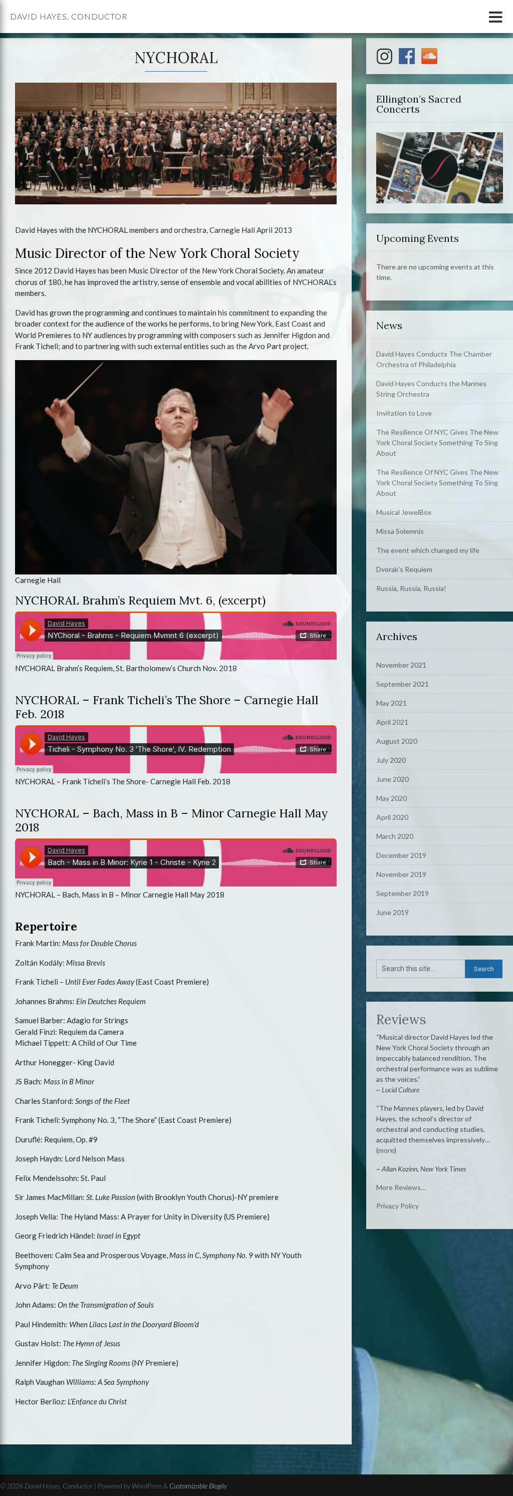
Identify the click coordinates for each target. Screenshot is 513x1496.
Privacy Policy (397, 1206)
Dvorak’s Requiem (404, 569)
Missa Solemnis (400, 531)
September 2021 (402, 684)
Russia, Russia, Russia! (411, 588)
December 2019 (401, 855)
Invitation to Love (404, 413)
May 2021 (391, 703)
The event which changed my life (427, 550)
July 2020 (391, 760)
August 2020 (396, 741)
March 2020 (394, 836)
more (386, 1150)
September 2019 (402, 893)
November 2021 (401, 665)
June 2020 (392, 779)
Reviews (401, 1019)
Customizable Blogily (198, 1485)
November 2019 (401, 874)
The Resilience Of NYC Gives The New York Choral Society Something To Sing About (437, 442)
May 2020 (391, 798)
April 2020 (392, 817)
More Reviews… (401, 1187)
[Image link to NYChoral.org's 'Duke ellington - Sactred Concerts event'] (439, 167)
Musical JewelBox (403, 512)
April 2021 (392, 722)
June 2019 (392, 912)
